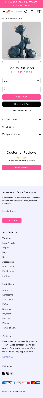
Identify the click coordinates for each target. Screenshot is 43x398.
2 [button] (18, 62)
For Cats (6, 275)
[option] (21, 41)
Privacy (5, 323)
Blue (6, 81)
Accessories (8, 261)
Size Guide (7, 299)
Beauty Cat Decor (16, 18)
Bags (4, 252)
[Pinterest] (12, 373)
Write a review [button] (21, 167)
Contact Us (7, 294)
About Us (7, 290)
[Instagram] (7, 373)
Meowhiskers (21, 391)
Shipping (6, 309)
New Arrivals (8, 242)
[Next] (39, 61)
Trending (6, 238)
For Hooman (8, 271)
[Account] (32, 10)
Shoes (5, 257)
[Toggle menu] (2, 11)
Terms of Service (10, 327)
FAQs (5, 304)
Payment (6, 313)
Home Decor (8, 266)
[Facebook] (3, 373)
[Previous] (3, 61)
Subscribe (12, 220)
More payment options (21, 110)
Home (4, 18)
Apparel (6, 247)
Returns (6, 318)
